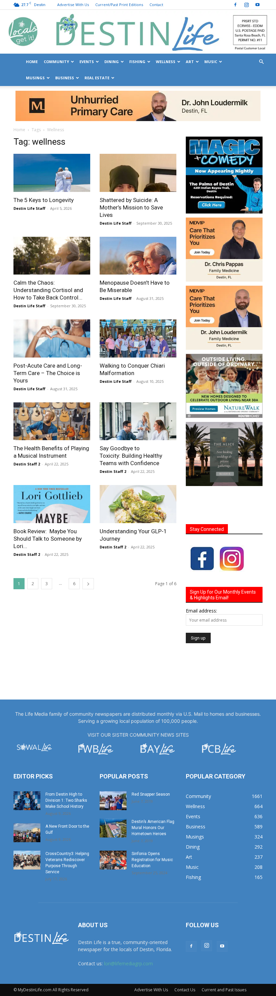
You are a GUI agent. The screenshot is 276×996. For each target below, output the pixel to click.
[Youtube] (257, 4)
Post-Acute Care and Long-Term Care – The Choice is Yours (47, 373)
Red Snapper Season (151, 794)
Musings (35, 77)
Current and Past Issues (224, 990)
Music (210, 61)
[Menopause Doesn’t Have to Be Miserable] (138, 256)
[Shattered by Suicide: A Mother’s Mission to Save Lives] (138, 173)
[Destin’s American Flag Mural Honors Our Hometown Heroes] (113, 828)
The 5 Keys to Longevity (43, 200)
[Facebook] (235, 4)
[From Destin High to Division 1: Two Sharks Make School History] (26, 800)
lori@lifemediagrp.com (128, 963)
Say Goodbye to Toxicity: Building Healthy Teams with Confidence (131, 455)
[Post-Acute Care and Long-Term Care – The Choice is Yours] (51, 338)
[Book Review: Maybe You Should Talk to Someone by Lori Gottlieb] (51, 504)
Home (32, 61)
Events (86, 61)
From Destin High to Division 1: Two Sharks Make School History (66, 800)
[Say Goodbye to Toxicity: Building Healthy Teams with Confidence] (138, 421)
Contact (156, 4)
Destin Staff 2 (26, 463)
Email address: (201, 610)
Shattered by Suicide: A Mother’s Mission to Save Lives (131, 207)
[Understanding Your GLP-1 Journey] (138, 504)
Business (64, 77)
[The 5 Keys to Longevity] (51, 173)
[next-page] (88, 583)
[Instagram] (246, 4)
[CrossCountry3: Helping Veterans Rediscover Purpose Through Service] (26, 860)
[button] (261, 62)
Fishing (137, 61)
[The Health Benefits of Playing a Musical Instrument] (51, 421)
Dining (111, 61)
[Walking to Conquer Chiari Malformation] (138, 338)
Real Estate (96, 77)
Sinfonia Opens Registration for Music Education (152, 859)
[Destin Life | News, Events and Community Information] (138, 32)
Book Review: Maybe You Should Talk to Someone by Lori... (47, 538)
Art (190, 61)
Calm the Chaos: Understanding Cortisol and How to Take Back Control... (48, 290)
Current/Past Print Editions (119, 4)
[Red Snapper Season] (113, 800)
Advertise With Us (73, 4)
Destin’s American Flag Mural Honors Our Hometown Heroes (153, 827)
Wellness (165, 61)
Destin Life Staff (29, 208)
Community (56, 61)
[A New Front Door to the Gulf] (26, 832)
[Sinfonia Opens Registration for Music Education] (113, 860)
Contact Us (184, 990)
